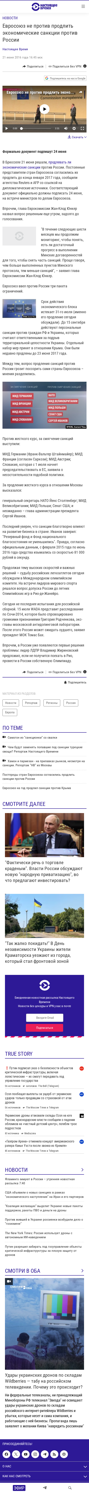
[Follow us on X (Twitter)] (16, 1454)
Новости (10, 18)
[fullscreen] (82, 128)
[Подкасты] (64, 1454)
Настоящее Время (15, 49)
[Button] (33, 66)
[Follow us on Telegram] (45, 1454)
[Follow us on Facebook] (6, 1454)
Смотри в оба (22, 1271)
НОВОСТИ (16, 1170)
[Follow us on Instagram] (35, 1454)
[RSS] (54, 1454)
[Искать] (70, 1488)
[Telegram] (44, 1488)
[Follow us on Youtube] (26, 1454)
